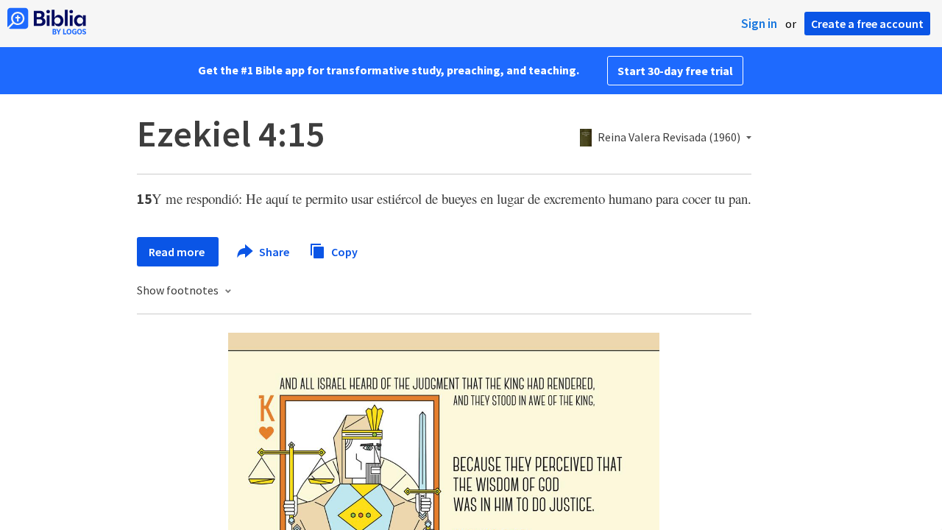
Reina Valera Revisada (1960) (669, 137)
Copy (343, 251)
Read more (178, 251)
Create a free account (867, 23)
